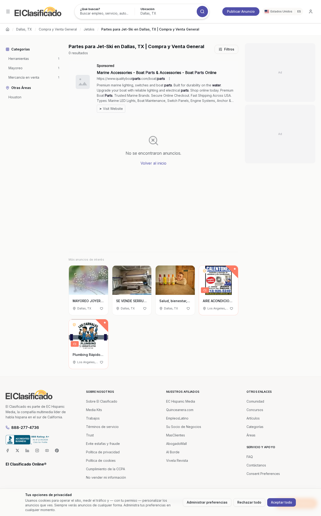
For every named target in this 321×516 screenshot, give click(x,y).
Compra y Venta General (58, 29)
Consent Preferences (263, 474)
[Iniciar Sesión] (310, 11)
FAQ (250, 457)
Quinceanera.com (179, 410)
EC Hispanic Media (180, 401)
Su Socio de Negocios (183, 427)
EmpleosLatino (177, 418)
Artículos (253, 418)
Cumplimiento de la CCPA (105, 469)
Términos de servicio (102, 427)
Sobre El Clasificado (101, 401)
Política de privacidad (103, 452)
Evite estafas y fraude (103, 444)
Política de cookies (101, 460)
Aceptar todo (281, 502)
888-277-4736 (25, 427)
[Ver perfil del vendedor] (204, 270)
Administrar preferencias (207, 502)
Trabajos (93, 418)
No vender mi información (106, 477)
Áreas (251, 435)
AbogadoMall (176, 444)
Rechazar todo (249, 502)
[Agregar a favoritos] (101, 308)
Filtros (229, 49)
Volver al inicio (153, 163)
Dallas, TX (24, 29)
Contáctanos (256, 465)
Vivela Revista (177, 460)
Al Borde (173, 452)
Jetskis (89, 29)
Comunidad (255, 401)
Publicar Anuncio (241, 11)
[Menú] (8, 11)
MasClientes (175, 435)
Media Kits (94, 410)
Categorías (255, 427)
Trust (90, 435)
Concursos (255, 410)
